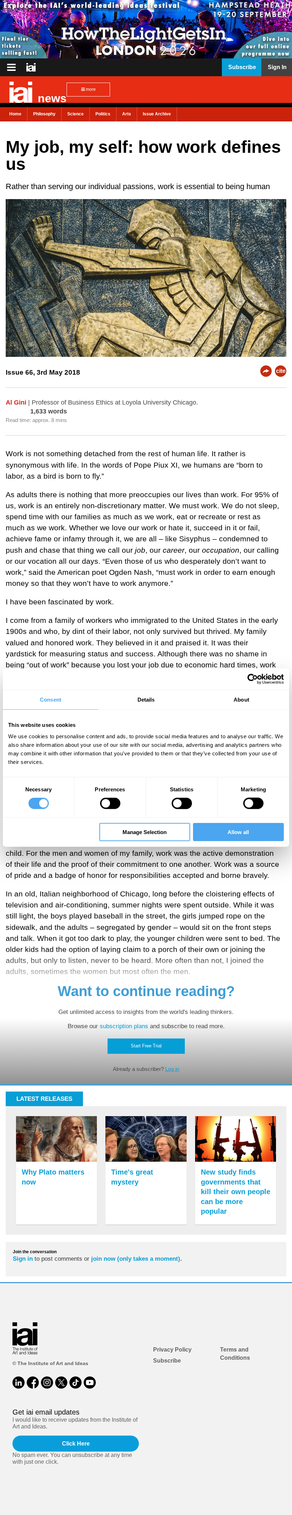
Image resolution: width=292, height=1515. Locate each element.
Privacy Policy (172, 1350)
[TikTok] (75, 1382)
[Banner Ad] (146, 29)
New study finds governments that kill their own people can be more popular (235, 1191)
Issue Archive (157, 113)
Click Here (76, 1444)
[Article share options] (266, 371)
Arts (126, 113)
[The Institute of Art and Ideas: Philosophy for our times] (11, 67)
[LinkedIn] (18, 1382)
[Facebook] (33, 1382)
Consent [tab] (50, 700)
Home (15, 113)
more (90, 89)
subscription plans (124, 1026)
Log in (172, 1069)
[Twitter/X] (61, 1382)
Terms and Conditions (235, 1353)
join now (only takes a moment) (135, 1258)
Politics (102, 113)
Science (75, 113)
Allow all (238, 832)
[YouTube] (90, 1382)
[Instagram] (47, 1382)
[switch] (110, 803)
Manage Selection (144, 832)
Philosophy (44, 113)
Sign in (23, 1258)
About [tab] (241, 700)
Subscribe (167, 1361)
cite (281, 371)
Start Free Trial (146, 1045)
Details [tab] (146, 700)
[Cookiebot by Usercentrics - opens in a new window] (252, 679)
